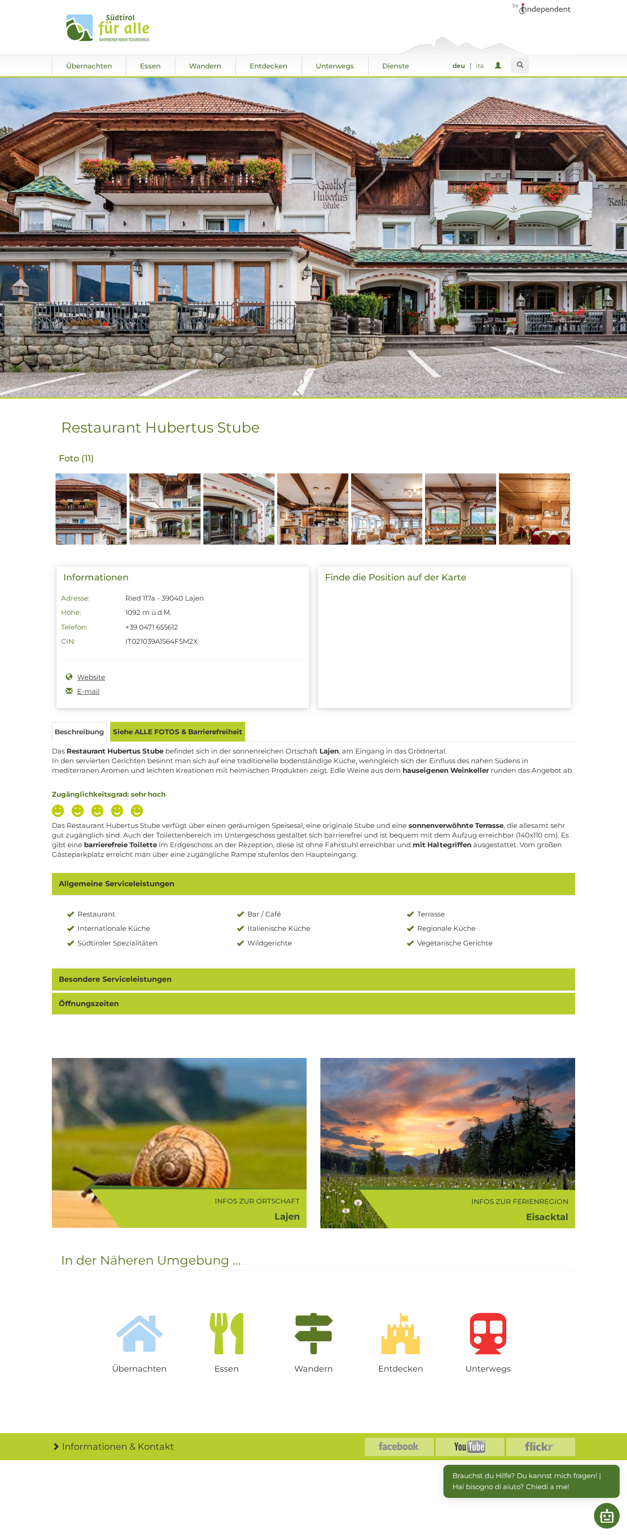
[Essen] (226, 1333)
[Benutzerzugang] (499, 66)
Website (91, 677)
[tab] (313, 884)
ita (480, 65)
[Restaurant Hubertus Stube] (91, 525)
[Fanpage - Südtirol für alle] (399, 1447)
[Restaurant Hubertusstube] (238, 525)
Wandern (205, 66)
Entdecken (268, 66)
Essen (150, 66)
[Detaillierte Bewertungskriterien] (99, 812)
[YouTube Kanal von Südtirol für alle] (470, 1447)
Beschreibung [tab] (79, 731)
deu (459, 65)
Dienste (395, 66)
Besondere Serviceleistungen (115, 979)
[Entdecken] (400, 1333)
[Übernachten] (139, 1333)
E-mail (88, 691)
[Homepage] (117, 28)
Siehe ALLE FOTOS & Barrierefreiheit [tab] (177, 731)
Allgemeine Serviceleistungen (116, 883)
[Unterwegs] (488, 1333)
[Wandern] (313, 1333)
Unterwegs (335, 66)
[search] (520, 65)
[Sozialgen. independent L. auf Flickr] (540, 1447)
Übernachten (89, 66)
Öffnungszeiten (89, 1003)
